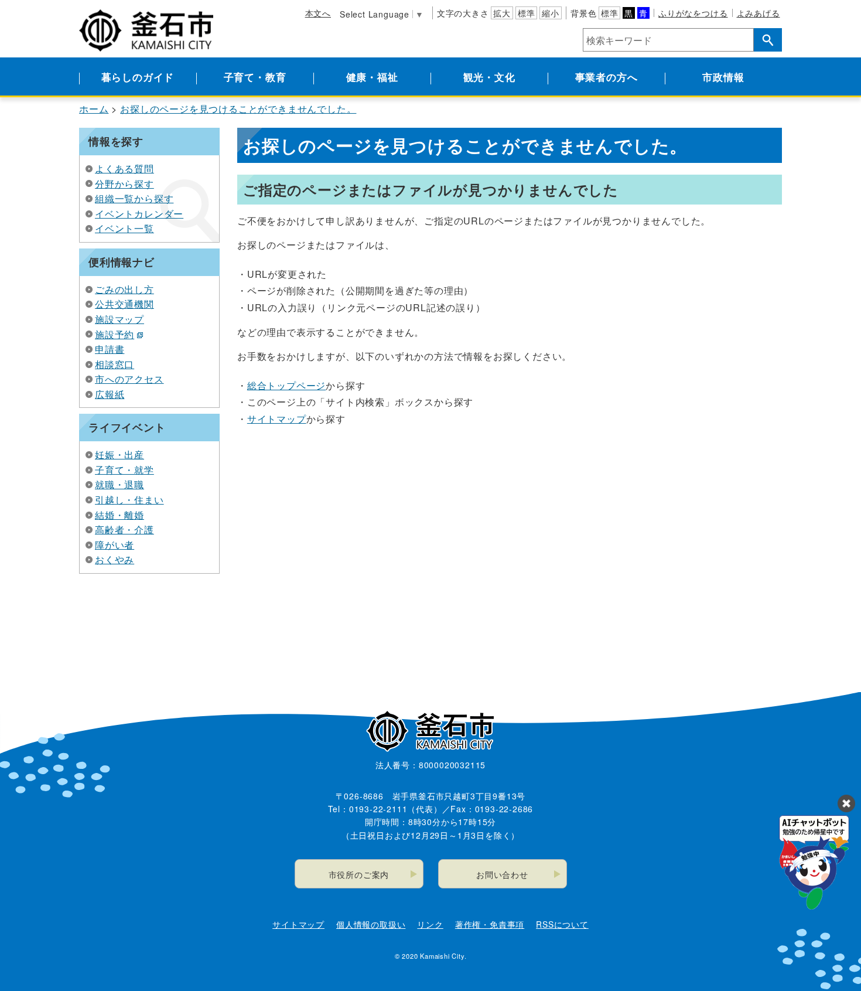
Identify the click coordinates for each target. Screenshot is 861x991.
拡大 (502, 13)
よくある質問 (124, 168)
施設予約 (114, 334)
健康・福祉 (372, 77)
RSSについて (562, 924)
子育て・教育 (255, 77)
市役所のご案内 (359, 874)
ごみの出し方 (124, 289)
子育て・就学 (124, 469)
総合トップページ (286, 385)
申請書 (109, 349)
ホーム (93, 108)
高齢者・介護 (124, 529)
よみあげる (758, 13)
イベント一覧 (124, 228)
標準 (526, 13)
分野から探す (124, 183)
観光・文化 (489, 77)
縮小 (550, 13)
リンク (430, 924)
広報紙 (109, 394)
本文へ (318, 13)
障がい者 (114, 544)
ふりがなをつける (692, 13)
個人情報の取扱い (370, 924)
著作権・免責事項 (489, 924)
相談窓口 (114, 364)
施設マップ (119, 319)
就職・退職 (119, 484)
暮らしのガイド (138, 77)
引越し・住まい (129, 499)
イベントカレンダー (139, 213)
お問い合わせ (502, 874)
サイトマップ (276, 418)
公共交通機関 (124, 304)
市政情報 (723, 77)
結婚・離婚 (119, 515)
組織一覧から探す (134, 198)
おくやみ (114, 559)
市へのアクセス (129, 379)
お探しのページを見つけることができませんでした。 (238, 108)
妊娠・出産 (119, 454)
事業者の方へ (606, 77)
